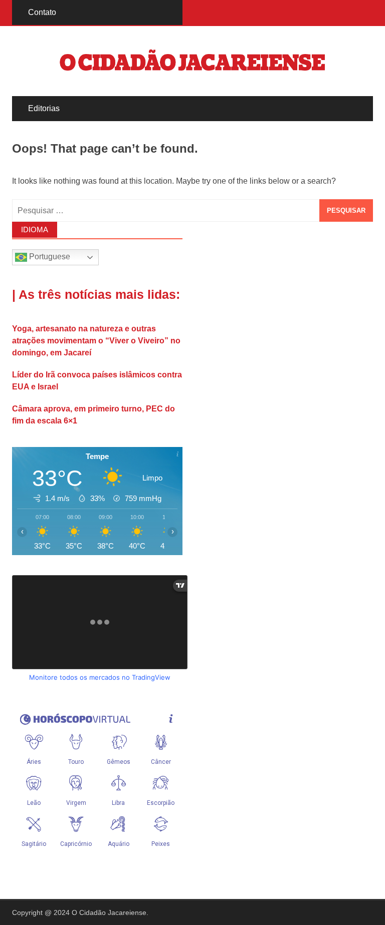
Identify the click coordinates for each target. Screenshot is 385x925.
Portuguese (48, 257)
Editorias (44, 108)
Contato (42, 12)
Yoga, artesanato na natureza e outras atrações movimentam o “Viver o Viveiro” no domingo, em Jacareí (96, 340)
